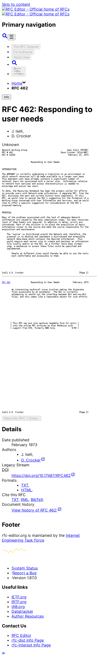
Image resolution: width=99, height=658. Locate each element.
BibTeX (37, 499)
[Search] (5, 37)
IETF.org (19, 597)
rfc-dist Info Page (28, 640)
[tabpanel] (49, 469)
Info (6, 97)
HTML (26, 489)
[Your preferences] (19, 71)
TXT (24, 485)
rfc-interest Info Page (31, 645)
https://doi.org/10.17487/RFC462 (41, 475)
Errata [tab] (34, 418)
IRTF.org (19, 601)
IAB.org (18, 606)
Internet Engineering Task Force (41, 538)
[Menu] (11, 37)
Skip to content (16, 4)
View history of (34, 510)
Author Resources (28, 616)
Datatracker (22, 611)
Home (17, 83)
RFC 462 (6, 282)
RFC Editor (21, 635)
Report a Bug (24, 572)
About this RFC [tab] (14, 418)
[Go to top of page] (4, 653)
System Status (25, 568)
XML (25, 499)
